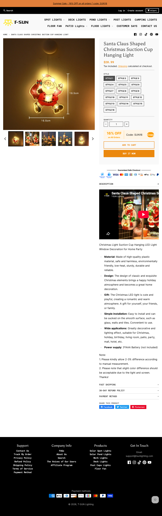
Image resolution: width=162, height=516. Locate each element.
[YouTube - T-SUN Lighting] (157, 34)
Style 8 (122, 91)
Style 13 (110, 103)
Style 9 (135, 91)
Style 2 (122, 78)
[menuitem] (15, 138)
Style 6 (135, 84)
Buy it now (129, 153)
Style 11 (123, 97)
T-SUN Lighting (86, 504)
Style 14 (123, 103)
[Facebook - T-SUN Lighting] (135, 34)
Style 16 (110, 110)
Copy (150, 134)
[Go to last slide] (5, 139)
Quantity (108, 119)
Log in (121, 10)
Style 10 (110, 97)
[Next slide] (92, 139)
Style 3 (135, 78)
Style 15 (137, 103)
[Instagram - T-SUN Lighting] (141, 34)
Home (5, 34)
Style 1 (109, 78)
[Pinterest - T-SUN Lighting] (151, 34)
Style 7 (109, 91)
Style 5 (122, 84)
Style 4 (109, 84)
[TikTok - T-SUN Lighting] (146, 34)
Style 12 (137, 97)
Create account (135, 10)
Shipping (122, 66)
